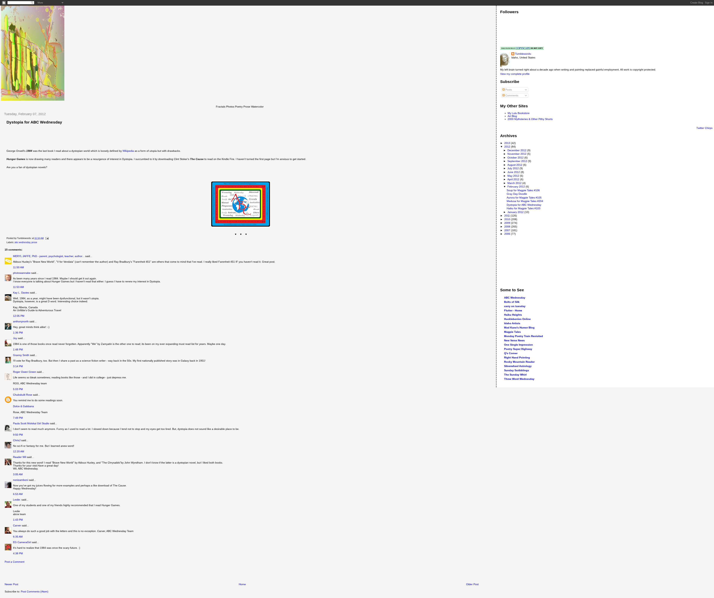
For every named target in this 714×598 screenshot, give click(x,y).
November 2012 (517, 153)
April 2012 (513, 179)
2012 (507, 146)
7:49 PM (18, 417)
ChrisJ (16, 440)
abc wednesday (22, 242)
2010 (507, 219)
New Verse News (514, 340)
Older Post (472, 584)
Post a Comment (14, 561)
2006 (507, 233)
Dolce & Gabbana (23, 406)
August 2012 (515, 164)
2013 (507, 143)
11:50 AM (18, 267)
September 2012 (517, 161)
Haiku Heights (513, 314)
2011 (507, 215)
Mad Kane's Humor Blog (519, 327)
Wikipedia (129, 150)
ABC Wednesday (514, 297)
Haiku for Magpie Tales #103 (523, 208)
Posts (508, 89)
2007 (507, 230)
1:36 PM (18, 332)
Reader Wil (19, 457)
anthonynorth (21, 321)
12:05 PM (18, 315)
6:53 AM (18, 494)
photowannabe (21, 272)
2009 (507, 222)
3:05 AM (18, 474)
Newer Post (11, 584)
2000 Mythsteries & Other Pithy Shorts (530, 119)
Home (242, 584)
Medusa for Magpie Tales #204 (525, 201)
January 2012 (515, 212)
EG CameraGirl (22, 542)
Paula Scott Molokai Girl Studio (31, 423)
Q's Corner (510, 353)
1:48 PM (18, 349)
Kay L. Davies (21, 292)
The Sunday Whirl (515, 374)
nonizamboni (20, 479)
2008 (507, 226)
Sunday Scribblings (516, 370)
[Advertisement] (44, 574)
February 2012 (516, 186)
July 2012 (513, 168)
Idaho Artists (512, 323)
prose (34, 242)
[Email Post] (46, 238)
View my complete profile (515, 73)
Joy (15, 338)
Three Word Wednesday (519, 378)
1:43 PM (18, 519)
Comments (511, 95)
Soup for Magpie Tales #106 (523, 190)
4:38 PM (18, 553)
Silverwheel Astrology (518, 366)
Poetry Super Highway (518, 348)
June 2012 (514, 172)
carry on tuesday (514, 306)
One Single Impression (518, 344)
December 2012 (517, 150)
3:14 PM (18, 366)
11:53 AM (18, 287)
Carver (17, 525)
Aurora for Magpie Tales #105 (524, 197)
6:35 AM (18, 536)
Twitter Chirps (704, 127)
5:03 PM (18, 389)
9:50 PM (18, 434)
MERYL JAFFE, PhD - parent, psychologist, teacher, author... (48, 256)
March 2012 (514, 183)
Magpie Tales (512, 331)
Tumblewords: (523, 53)
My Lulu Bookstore (519, 113)
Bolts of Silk (512, 301)
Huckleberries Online (517, 319)
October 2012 (515, 157)
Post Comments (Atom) (34, 591)
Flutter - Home (513, 310)
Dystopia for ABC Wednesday (34, 122)
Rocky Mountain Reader (519, 361)
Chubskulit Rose (22, 394)
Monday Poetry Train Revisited (523, 336)
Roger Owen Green (24, 371)
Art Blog (512, 116)
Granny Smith (21, 355)
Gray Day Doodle (517, 193)
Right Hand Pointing (517, 357)
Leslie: (17, 499)
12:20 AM (18, 451)
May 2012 (513, 175)
